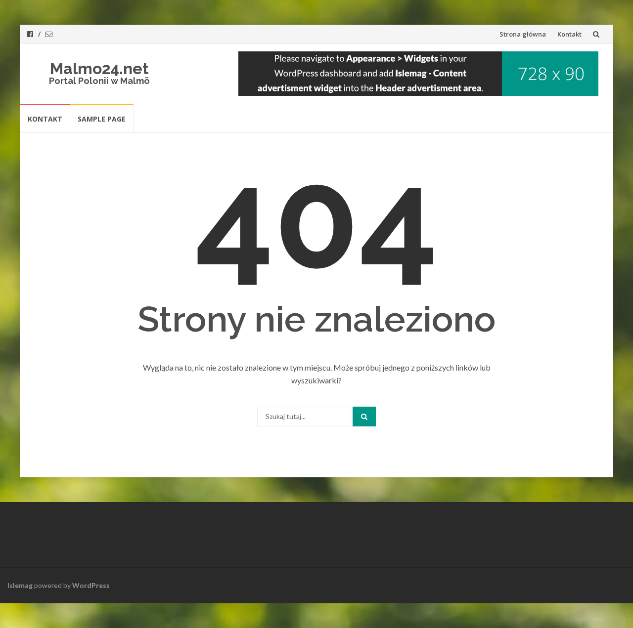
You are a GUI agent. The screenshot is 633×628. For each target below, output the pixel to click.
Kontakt (569, 34)
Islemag (20, 585)
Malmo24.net (99, 68)
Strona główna (522, 34)
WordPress (91, 585)
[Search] (364, 416)
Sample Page (102, 119)
